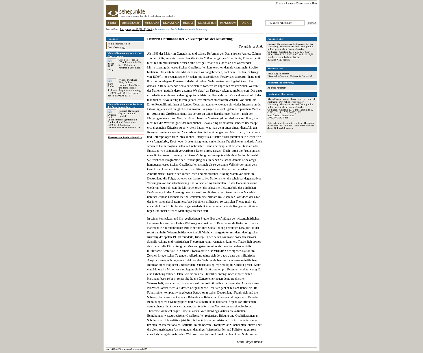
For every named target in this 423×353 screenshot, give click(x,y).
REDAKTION (171, 22)
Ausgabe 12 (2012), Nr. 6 (139, 29)
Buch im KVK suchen (278, 59)
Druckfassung (115, 47)
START (112, 22)
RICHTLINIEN (207, 22)
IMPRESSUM (228, 22)
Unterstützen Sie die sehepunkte (125, 137)
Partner (289, 3)
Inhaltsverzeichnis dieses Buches (283, 57)
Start (122, 29)
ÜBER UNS (152, 22)
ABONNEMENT (132, 22)
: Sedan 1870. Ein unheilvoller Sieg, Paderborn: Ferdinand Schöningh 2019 (125, 65)
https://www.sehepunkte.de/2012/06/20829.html (281, 116)
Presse (279, 3)
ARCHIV (246, 22)
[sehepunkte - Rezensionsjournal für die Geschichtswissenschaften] (211, 11)
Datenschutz (302, 3)
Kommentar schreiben (119, 43)
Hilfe (314, 3)
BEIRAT (188, 22)
